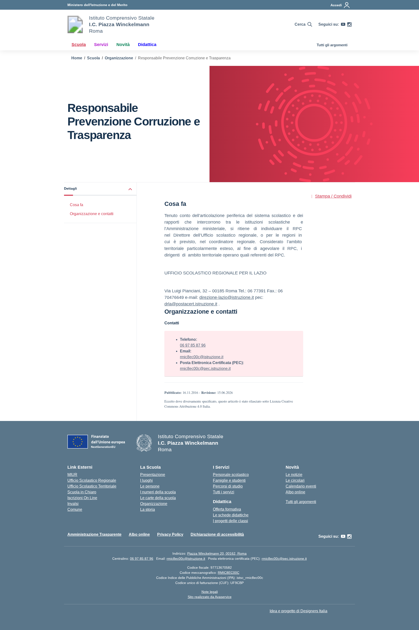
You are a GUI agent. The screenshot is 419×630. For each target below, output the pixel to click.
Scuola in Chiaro (81, 492)
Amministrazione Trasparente (94, 534)
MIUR (72, 475)
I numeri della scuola (158, 492)
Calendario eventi (301, 486)
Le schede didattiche (231, 515)
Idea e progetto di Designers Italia (298, 611)
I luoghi (146, 480)
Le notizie (294, 475)
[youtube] (343, 24)
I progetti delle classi (230, 521)
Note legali (209, 592)
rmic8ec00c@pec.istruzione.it (205, 368)
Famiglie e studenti (229, 480)
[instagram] (349, 24)
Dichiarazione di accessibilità (217, 534)
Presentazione (152, 475)
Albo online (295, 492)
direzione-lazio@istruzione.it (226, 297)
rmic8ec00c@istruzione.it (201, 357)
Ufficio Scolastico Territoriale (91, 486)
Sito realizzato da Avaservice (210, 597)
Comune (74, 509)
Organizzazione (153, 504)
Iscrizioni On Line (82, 498)
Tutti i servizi (223, 492)
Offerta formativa (227, 509)
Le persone (150, 486)
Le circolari (295, 480)
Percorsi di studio (228, 486)
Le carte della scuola (158, 498)
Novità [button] (123, 44)
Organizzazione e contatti (91, 214)
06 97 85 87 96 (193, 345)
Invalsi (73, 504)
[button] (100, 189)
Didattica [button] (147, 44)
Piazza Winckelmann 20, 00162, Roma (217, 553)
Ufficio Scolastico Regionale (91, 480)
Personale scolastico (231, 475)
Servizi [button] (101, 44)
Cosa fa (76, 205)
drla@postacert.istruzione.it (190, 304)
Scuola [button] (79, 44)
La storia (147, 509)
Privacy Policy (170, 534)
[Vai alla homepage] (75, 24)
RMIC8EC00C (228, 573)
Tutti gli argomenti (332, 45)
